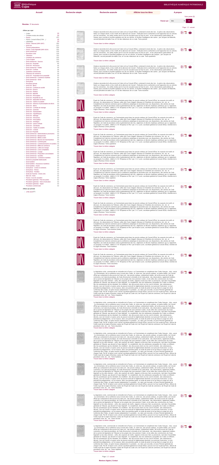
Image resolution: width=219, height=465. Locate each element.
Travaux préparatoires (33, 47)
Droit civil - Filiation (32, 91)
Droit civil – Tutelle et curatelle (35, 128)
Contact (115, 460)
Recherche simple (74, 12)
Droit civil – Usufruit (32, 130)
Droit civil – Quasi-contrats (34, 123)
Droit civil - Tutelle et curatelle (35, 102)
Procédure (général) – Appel (35, 184)
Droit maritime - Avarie (33, 166)
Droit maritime (30, 162)
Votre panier (188, 16)
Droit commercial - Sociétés (34, 156)
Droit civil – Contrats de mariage (36, 107)
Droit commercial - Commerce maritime (38, 77)
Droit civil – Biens (31, 106)
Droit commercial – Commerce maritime (38, 158)
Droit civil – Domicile (32, 110)
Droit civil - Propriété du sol (34, 98)
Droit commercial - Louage (34, 152)
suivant (192, 27)
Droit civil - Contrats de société (35, 87)
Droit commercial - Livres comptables (37, 150)
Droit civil (29, 45)
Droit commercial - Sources (34, 61)
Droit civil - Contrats (32, 69)
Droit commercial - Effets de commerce (38, 146)
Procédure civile (31, 53)
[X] (58, 33)
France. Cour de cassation (34, 178)
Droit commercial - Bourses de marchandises (40, 140)
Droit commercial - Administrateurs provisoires (40, 134)
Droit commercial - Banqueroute (36, 136)
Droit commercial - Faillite (34, 67)
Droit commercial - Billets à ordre (36, 138)
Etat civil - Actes (31, 176)
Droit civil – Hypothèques (34, 114)
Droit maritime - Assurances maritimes (37, 164)
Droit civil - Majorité (32, 93)
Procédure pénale (31, 83)
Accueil (39, 12)
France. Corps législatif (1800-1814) (37, 49)
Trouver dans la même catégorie (104, 43)
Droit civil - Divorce (32, 89)
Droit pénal (29, 81)
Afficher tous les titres (143, 12)
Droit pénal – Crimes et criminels (36, 168)
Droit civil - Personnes (33, 65)
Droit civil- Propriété (32, 132)
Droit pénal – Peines (32, 170)
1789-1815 (29, 192)
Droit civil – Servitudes (33, 126)
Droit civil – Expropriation (34, 111)
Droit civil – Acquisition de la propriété (37, 75)
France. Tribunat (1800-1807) (35, 43)
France (28, 37)
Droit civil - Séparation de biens (35, 99)
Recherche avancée (108, 12)
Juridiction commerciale (33, 71)
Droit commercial (31, 51)
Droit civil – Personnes (33, 118)
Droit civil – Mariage (32, 115)
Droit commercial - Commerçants (36, 142)
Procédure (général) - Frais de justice (37, 180)
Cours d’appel (30, 59)
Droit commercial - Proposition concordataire (40, 154)
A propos (178, 12)
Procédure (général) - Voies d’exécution (38, 182)
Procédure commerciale (33, 186)
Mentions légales (105, 460)
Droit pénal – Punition (32, 172)
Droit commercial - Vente (33, 79)
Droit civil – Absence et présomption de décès (40, 103)
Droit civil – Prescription (33, 119)
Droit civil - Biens (31, 85)
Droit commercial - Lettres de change (37, 148)
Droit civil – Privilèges (32, 122)
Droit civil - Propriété (32, 63)
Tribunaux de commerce (33, 73)
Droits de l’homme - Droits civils (36, 174)
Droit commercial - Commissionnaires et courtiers (41, 144)
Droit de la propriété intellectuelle (36, 160)
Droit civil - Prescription (33, 95)
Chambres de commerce (33, 57)
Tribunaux (29, 55)
